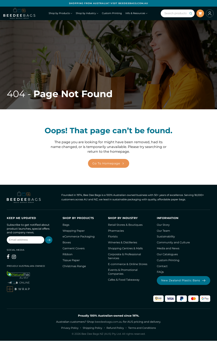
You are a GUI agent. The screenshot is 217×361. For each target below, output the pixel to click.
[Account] (210, 13)
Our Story (163, 224)
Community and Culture (173, 242)
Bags (66, 224)
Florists (113, 236)
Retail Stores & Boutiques (125, 224)
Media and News (168, 248)
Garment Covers (74, 248)
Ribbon (68, 254)
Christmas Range (74, 266)
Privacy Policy (69, 327)
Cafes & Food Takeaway (124, 279)
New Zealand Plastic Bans (180, 280)
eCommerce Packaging (79, 236)
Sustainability (166, 236)
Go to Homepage (106, 163)
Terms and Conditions (142, 327)
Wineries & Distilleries (122, 242)
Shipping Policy (92, 327)
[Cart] (200, 13)
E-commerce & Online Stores (127, 264)
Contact (162, 266)
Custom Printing (168, 260)
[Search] (191, 13)
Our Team (163, 230)
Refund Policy (115, 327)
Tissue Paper (71, 260)
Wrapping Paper (74, 230)
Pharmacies (116, 230)
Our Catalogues (167, 254)
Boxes (67, 242)
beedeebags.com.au (108, 321)
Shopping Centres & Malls (125, 248)
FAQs (160, 272)
